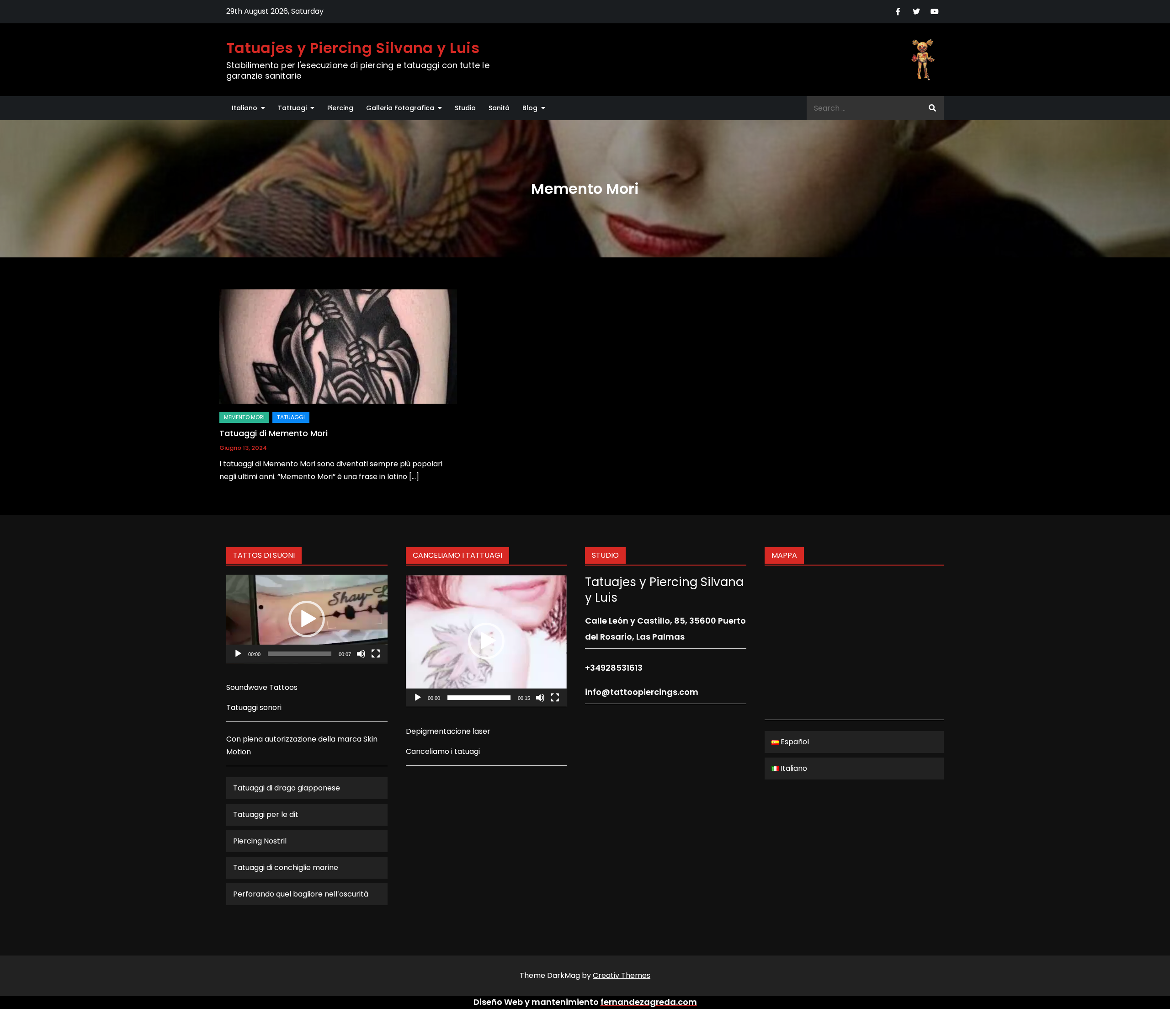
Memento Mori (244, 417)
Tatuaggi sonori (254, 707)
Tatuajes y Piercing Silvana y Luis (352, 47)
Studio (465, 107)
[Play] (238, 653)
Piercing (340, 107)
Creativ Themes (621, 975)
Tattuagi (292, 107)
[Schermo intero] (375, 653)
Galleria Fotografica (400, 107)
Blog (529, 107)
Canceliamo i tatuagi (443, 751)
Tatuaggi (291, 417)
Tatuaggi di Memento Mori (273, 433)
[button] (306, 619)
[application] (307, 619)
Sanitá (499, 107)
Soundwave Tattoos (262, 687)
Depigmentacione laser (448, 731)
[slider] (299, 653)
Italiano (244, 107)
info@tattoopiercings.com (641, 692)
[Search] (932, 108)
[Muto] (361, 653)
